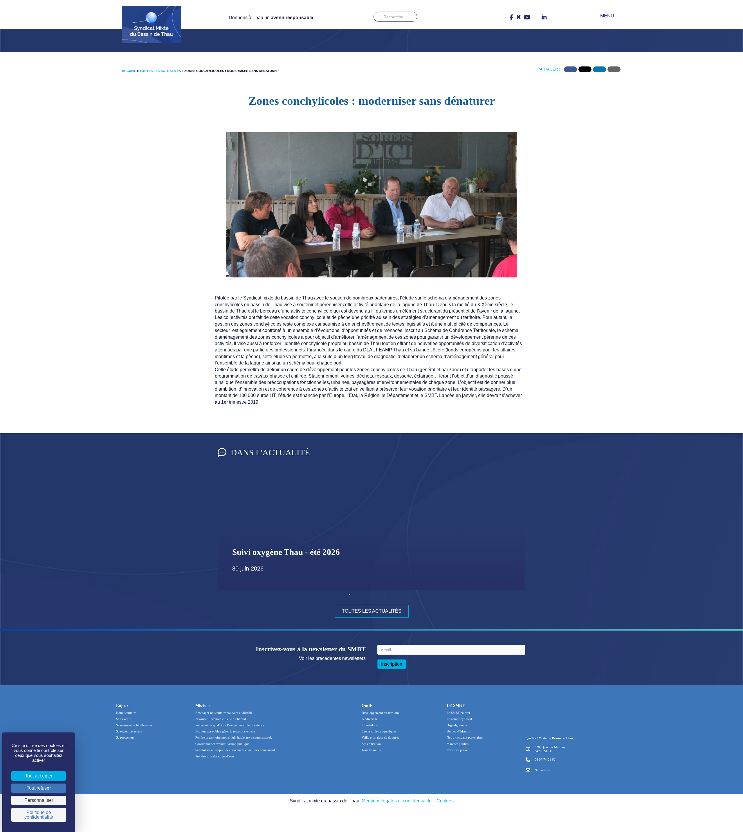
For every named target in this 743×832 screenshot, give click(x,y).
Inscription (391, 664)
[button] (603, 16)
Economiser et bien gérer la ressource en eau (225, 731)
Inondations (370, 725)
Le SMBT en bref (458, 712)
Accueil (129, 71)
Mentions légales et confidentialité (397, 800)
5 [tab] (384, 595)
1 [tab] (350, 595)
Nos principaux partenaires (465, 737)
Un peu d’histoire (458, 731)
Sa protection (125, 737)
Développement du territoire (381, 712)
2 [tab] (358, 595)
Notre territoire (126, 712)
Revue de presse (457, 750)
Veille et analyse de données (380, 737)
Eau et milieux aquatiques (379, 731)
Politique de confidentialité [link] (38, 815)
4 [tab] (376, 595)
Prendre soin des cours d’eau (214, 756)
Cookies (445, 800)
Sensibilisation (371, 744)
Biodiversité (370, 719)
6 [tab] (393, 595)
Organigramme (457, 725)
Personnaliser (38, 800)
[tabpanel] (371, 532)
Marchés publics (457, 744)
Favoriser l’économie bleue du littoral (220, 719)
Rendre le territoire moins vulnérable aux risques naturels (233, 737)
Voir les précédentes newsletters (332, 658)
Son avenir (123, 719)
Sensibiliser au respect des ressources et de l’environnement (235, 750)
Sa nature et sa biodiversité (134, 725)
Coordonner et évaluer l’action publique (222, 744)
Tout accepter (39, 775)
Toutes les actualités (160, 71)
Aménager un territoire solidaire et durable (224, 712)
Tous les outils (371, 750)
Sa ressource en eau (129, 731)
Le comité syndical (459, 719)
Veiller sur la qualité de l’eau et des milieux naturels (229, 725)
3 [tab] (367, 595)
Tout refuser (39, 788)
